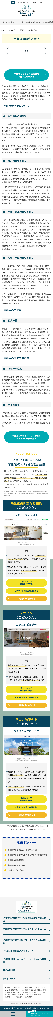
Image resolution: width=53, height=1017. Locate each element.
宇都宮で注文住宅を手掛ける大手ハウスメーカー (24, 930)
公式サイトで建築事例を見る (26, 582)
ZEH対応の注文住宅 (16, 870)
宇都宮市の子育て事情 (17, 865)
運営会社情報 (9, 970)
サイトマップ (9, 978)
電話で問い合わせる (27, 598)
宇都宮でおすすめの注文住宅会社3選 (29, 2)
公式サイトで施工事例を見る (26, 591)
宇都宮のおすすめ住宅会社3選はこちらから (26, 75)
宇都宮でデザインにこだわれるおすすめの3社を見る (26, 437)
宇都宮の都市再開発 (16, 860)
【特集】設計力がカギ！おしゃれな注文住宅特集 (24, 961)
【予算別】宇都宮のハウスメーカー (19, 951)
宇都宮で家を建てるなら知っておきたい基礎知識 (27, 855)
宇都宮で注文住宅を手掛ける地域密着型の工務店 (24, 919)
